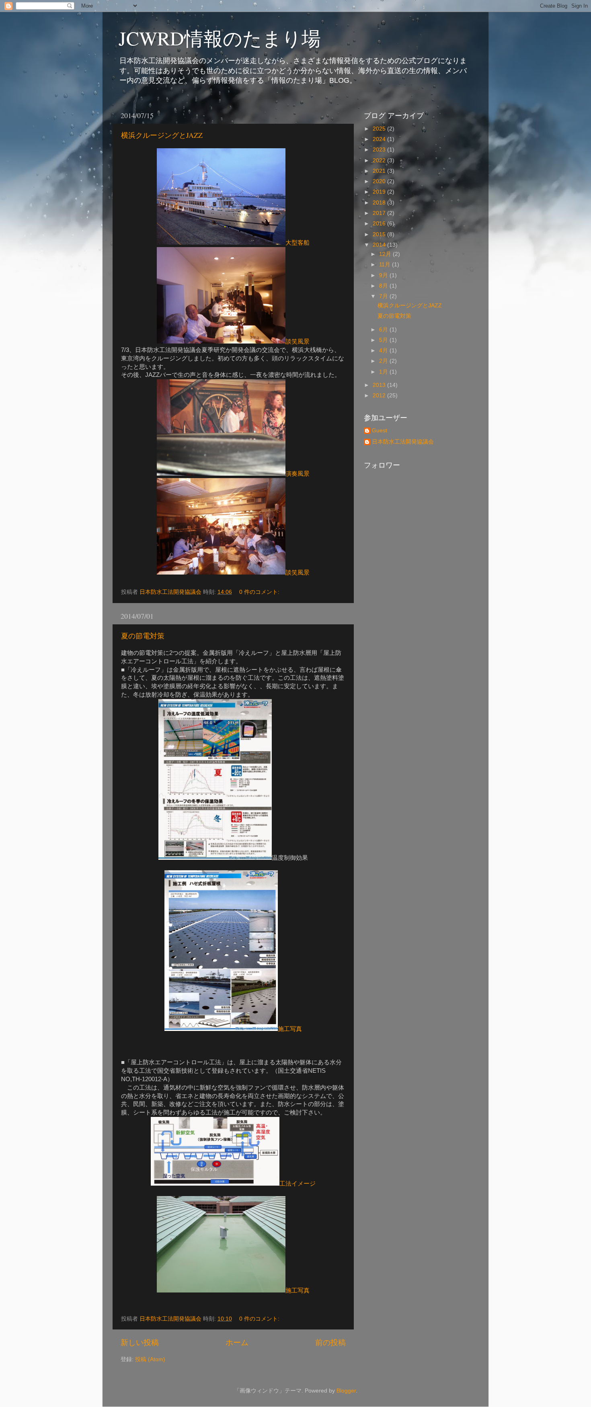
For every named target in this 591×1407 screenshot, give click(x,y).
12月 (386, 254)
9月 (384, 275)
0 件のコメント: (260, 592)
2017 (380, 213)
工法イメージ (297, 1183)
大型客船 (297, 242)
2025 (380, 129)
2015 (380, 234)
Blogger (346, 1391)
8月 (384, 286)
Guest (379, 430)
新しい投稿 (140, 1342)
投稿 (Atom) (150, 1359)
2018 (380, 203)
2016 (380, 224)
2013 (380, 385)
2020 (380, 181)
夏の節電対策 (142, 635)
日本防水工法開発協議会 (403, 442)
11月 (385, 265)
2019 (380, 192)
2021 (380, 171)
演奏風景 (297, 473)
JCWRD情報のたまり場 (220, 38)
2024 (380, 139)
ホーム (237, 1342)
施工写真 (290, 1029)
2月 (384, 361)
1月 (384, 372)
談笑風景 (297, 341)
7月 (384, 296)
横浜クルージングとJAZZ (162, 135)
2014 (380, 245)
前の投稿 (330, 1342)
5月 (384, 340)
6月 (384, 330)
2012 (380, 396)
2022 (380, 160)
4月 (384, 351)
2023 (380, 150)
